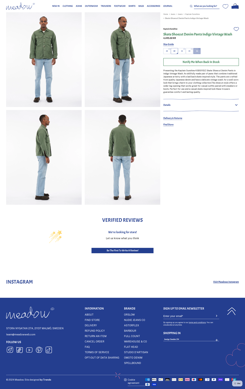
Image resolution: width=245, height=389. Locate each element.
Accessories (153, 6)
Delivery (91, 325)
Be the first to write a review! (122, 250)
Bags (141, 6)
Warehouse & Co (135, 341)
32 (182, 51)
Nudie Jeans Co (134, 319)
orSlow (129, 314)
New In (56, 6)
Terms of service (97, 352)
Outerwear (91, 6)
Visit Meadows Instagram (226, 281)
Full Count (132, 336)
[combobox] (206, 6)
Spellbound (132, 362)
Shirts (131, 6)
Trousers (106, 6)
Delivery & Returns (172, 118)
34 (189, 51)
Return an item (96, 336)
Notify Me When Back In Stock (201, 62)
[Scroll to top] (231, 311)
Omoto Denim (133, 357)
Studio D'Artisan (136, 352)
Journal (167, 6)
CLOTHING (68, 6)
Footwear (119, 6)
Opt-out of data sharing (102, 357)
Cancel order (94, 341)
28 (167, 51)
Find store (92, 319)
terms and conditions (197, 322)
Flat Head (131, 346)
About (89, 314)
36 (197, 51)
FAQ (87, 346)
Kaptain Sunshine (192, 14)
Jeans (79, 6)
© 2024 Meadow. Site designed (28, 379)
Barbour (130, 330)
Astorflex (131, 325)
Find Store (168, 124)
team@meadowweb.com (20, 334)
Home (165, 14)
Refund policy (95, 330)
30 (174, 51)
